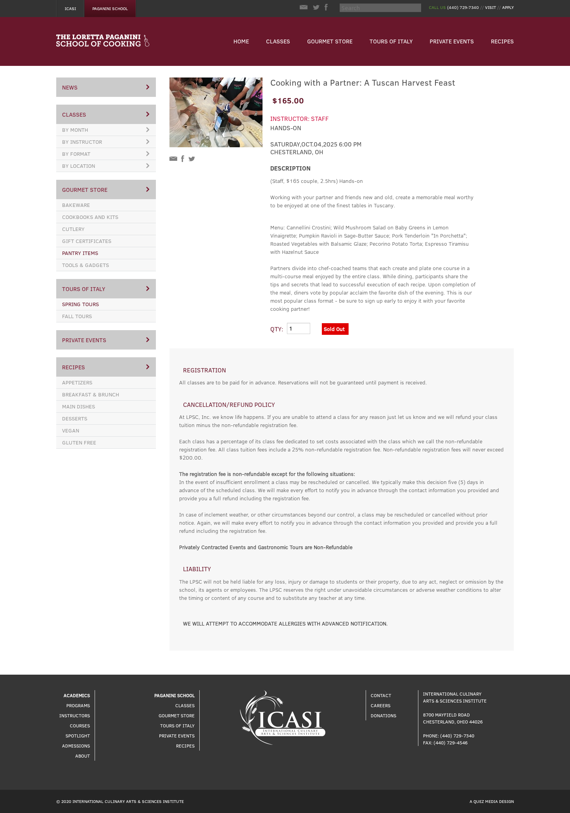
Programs (78, 705)
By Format (76, 153)
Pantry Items (80, 253)
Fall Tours (77, 316)
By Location (78, 165)
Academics (77, 695)
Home (241, 41)
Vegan (70, 430)
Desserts (74, 418)
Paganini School (110, 8)
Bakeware (76, 204)
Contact (381, 695)
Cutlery (73, 229)
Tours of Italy (391, 41)
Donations (383, 715)
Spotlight (78, 735)
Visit (490, 7)
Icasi (70, 8)
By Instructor (82, 141)
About (82, 756)
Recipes (502, 41)
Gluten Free (79, 442)
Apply (508, 7)
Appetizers (77, 382)
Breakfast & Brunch (90, 394)
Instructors (74, 715)
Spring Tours (80, 304)
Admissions (76, 745)
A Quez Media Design (492, 801)
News (70, 87)
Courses (80, 725)
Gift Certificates (86, 241)
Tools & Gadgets (85, 265)
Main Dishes (78, 406)
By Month (75, 129)
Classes (278, 41)
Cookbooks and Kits (90, 216)
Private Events (452, 41)
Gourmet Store (329, 41)
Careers (380, 705)
